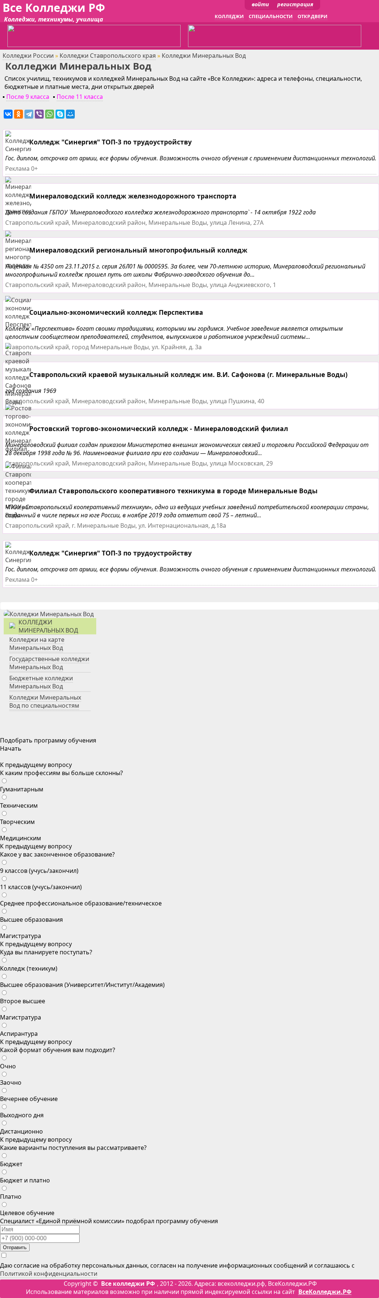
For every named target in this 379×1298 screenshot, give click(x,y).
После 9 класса (27, 97)
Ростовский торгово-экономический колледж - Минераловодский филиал (158, 428)
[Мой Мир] (70, 114)
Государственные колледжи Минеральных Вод (49, 663)
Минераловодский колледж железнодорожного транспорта (133, 195)
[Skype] (60, 114)
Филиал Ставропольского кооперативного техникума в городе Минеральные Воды (173, 490)
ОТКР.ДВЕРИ (313, 16)
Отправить (15, 1247)
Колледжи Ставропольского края (108, 55)
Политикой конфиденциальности (48, 1273)
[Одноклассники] (18, 114)
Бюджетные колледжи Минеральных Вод (41, 682)
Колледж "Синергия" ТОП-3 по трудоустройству (110, 141)
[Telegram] (28, 114)
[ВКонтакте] (8, 114)
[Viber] (39, 114)
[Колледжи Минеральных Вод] (49, 614)
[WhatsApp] (49, 114)
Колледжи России (28, 55)
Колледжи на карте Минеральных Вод (36, 643)
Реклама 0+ (21, 168)
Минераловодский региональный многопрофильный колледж (138, 250)
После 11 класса (80, 97)
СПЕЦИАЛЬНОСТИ (271, 16)
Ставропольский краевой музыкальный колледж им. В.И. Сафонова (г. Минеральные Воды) (188, 374)
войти (260, 4)
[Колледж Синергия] (19, 149)
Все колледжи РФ (128, 1283)
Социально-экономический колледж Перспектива (116, 312)
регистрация (295, 4)
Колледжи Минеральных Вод (48, 626)
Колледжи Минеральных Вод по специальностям (45, 701)
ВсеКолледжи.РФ (325, 1292)
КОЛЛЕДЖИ (229, 16)
